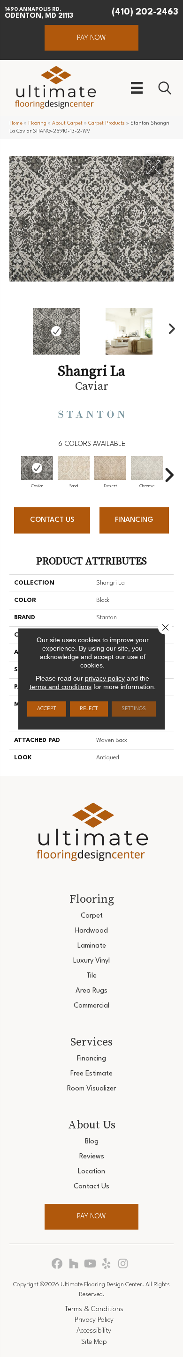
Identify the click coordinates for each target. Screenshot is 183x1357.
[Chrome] (147, 467)
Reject (89, 708)
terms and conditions (61, 686)
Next (169, 326)
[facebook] (57, 1264)
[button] (91, 38)
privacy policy (105, 678)
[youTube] (90, 1264)
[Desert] (110, 467)
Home (16, 123)
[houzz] (74, 1264)
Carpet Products (106, 123)
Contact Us (52, 520)
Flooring (37, 123)
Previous (14, 326)
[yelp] (107, 1264)
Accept (46, 708)
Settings (134, 708)
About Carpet (67, 123)
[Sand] (73, 467)
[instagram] (123, 1264)
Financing (134, 520)
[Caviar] (37, 467)
